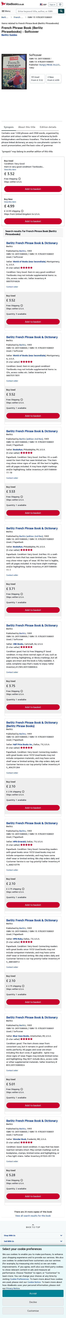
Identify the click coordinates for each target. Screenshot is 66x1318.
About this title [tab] (26, 126)
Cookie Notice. (34, 1282)
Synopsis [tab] (9, 126)
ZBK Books (18, 644)
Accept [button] (33, 1293)
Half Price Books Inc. (23, 744)
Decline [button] (33, 1302)
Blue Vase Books (21, 1036)
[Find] (61, 11)
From (37, 78)
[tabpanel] (32, 142)
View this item (10, 169)
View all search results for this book (33, 1215)
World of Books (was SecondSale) (29, 261)
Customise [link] (33, 1310)
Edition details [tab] (48, 126)
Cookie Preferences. (19, 1279)
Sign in (52, 4)
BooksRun (18, 449)
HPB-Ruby (18, 938)
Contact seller (12, 287)
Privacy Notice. (13, 1288)
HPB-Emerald (19, 841)
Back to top (33, 1227)
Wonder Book (19, 1139)
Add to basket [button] (33, 188)
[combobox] (37, 11)
